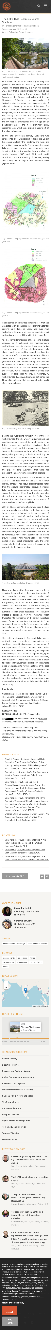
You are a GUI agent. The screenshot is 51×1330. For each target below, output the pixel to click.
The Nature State (10, 1102)
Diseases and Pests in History (16, 1071)
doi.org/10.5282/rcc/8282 (13, 706)
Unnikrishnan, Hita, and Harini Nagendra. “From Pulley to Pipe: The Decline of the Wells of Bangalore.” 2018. (25, 842)
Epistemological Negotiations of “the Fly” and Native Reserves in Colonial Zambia (29, 1159)
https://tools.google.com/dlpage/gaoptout (24, 1287)
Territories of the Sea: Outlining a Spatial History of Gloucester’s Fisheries (27, 1215)
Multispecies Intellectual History (17, 1089)
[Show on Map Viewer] (25, 990)
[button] (42, 877)
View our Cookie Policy (13, 1302)
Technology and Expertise (14, 1126)
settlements (8, 962)
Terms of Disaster (10, 1133)
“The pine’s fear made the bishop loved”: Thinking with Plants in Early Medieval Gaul (28, 1197)
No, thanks (10, 1321)
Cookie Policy (21, 1280)
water (5, 966)
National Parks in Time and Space (17, 1095)
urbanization (22, 962)
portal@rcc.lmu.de (10, 1299)
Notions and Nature (11, 1108)
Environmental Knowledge (14, 943)
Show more (19, 914)
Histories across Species (13, 1083)
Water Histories (9, 1139)
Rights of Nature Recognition (16, 1120)
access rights (9, 958)
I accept (9, 1310)
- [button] (6, 987)
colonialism (22, 958)
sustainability (36, 962)
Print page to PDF (15, 876)
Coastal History (9, 1058)
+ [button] (6, 983)
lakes (32, 958)
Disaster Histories (10, 1064)
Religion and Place (10, 1114)
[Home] (7, 7)
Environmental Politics (37, 943)
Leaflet (35, 1006)
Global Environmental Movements (18, 1077)
